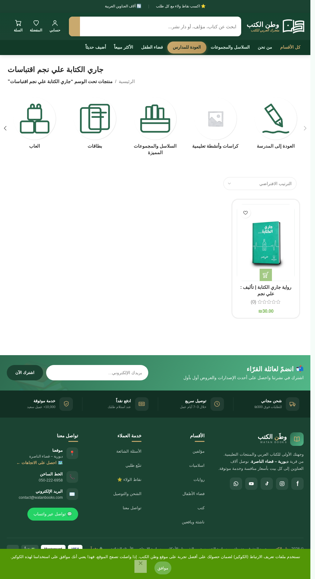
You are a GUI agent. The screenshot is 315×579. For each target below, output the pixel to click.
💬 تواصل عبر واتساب (53, 514)
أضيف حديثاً (96, 47)
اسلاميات (197, 465)
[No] (140, 566)
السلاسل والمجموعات (230, 47)
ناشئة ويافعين (193, 522)
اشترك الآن (24, 372)
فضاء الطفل (152, 47)
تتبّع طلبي (134, 465)
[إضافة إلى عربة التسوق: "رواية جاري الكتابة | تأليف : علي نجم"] (266, 275)
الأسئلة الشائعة (129, 451)
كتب (201, 508)
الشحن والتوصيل (127, 493)
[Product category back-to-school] (276, 124)
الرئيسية (127, 81)
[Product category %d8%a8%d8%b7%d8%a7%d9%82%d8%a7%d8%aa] (95, 124)
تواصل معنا (132, 508)
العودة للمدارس (187, 47)
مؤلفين (199, 451)
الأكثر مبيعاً (123, 47)
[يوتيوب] (251, 484)
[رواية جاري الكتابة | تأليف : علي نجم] (266, 242)
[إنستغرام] (282, 484)
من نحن (265, 47)
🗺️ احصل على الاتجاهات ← (39, 462)
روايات (199, 479)
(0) (253, 301)
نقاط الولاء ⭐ (129, 479)
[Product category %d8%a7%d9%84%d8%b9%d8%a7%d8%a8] (35, 124)
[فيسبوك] (297, 484)
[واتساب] (236, 484)
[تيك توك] (267, 484)
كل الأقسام (290, 47)
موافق (163, 567)
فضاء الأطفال (193, 493)
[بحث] (74, 26)
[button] (305, 128)
